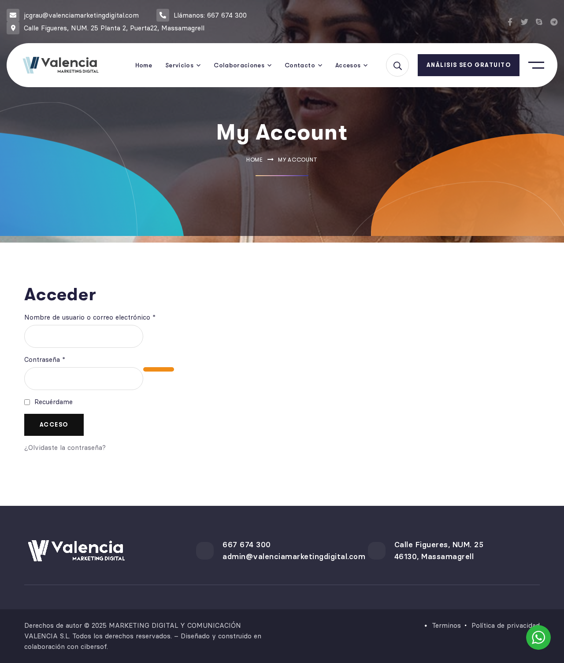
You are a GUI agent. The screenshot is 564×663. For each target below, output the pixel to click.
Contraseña (62, 359)
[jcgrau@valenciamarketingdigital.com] (13, 15)
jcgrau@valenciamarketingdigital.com (81, 15)
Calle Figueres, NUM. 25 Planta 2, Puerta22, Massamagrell (114, 28)
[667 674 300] (205, 551)
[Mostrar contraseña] (158, 369)
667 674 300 (247, 544)
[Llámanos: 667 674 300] (162, 15)
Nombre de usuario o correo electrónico (107, 316)
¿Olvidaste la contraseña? (65, 447)
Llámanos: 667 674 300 (210, 15)
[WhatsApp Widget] (538, 637)
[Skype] (539, 22)
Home (254, 159)
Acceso (54, 424)
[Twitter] (524, 22)
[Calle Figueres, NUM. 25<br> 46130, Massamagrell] (377, 551)
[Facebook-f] (510, 22)
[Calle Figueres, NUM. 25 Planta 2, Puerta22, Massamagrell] (13, 28)
